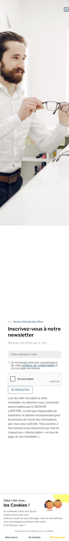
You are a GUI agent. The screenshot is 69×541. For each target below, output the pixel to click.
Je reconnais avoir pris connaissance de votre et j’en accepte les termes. (34, 365)
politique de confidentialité (38, 365)
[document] (34, 270)
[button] (66, 9)
